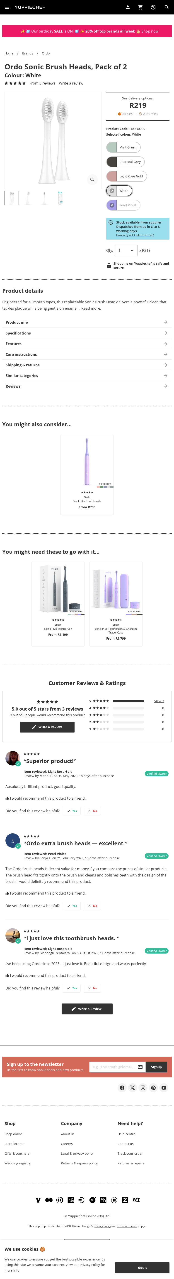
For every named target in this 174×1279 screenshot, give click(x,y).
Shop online (14, 1134)
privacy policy (102, 1226)
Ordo (46, 53)
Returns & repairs (131, 1163)
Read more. (90, 308)
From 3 (42, 83)
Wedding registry (18, 1163)
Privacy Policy (90, 1265)
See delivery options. (138, 98)
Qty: (109, 250)
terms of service (127, 1226)
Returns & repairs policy (79, 1163)
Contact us (126, 1144)
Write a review (71, 83)
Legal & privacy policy (77, 1153)
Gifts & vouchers (17, 1153)
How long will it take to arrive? (135, 235)
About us (68, 1134)
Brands (27, 53)
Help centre (126, 1134)
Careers (67, 1144)
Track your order (130, 1153)
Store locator (14, 1144)
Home (9, 53)
